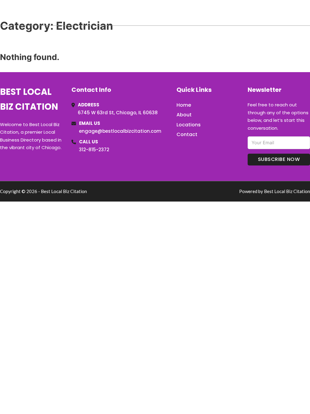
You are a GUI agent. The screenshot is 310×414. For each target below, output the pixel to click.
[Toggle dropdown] (308, 13)
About (184, 114)
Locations (267, 12)
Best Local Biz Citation (61, 12)
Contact (186, 134)
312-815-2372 (94, 149)
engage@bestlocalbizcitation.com (120, 131)
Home (240, 12)
